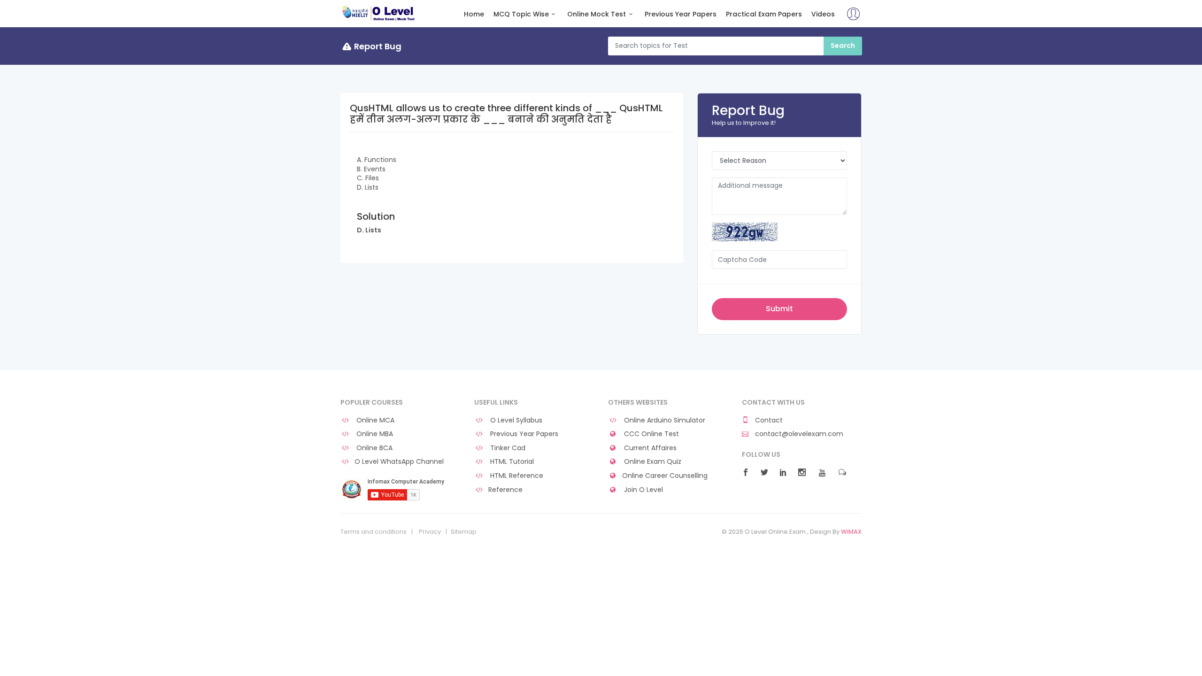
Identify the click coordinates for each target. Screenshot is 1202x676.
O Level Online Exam (378, 13)
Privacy (430, 532)
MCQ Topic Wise (521, 14)
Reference (505, 489)
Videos (823, 14)
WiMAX (851, 531)
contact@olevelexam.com (798, 434)
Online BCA (373, 448)
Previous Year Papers (681, 14)
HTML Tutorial (511, 461)
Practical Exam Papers (764, 14)
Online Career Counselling (665, 475)
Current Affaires (649, 448)
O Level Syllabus (515, 420)
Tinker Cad (506, 448)
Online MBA (373, 434)
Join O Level (642, 489)
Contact (768, 420)
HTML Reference (515, 475)
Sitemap (464, 532)
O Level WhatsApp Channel (399, 461)
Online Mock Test (596, 14)
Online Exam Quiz (651, 461)
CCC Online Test (650, 434)
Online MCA (374, 420)
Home (474, 14)
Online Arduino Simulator (663, 420)
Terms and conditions (373, 532)
